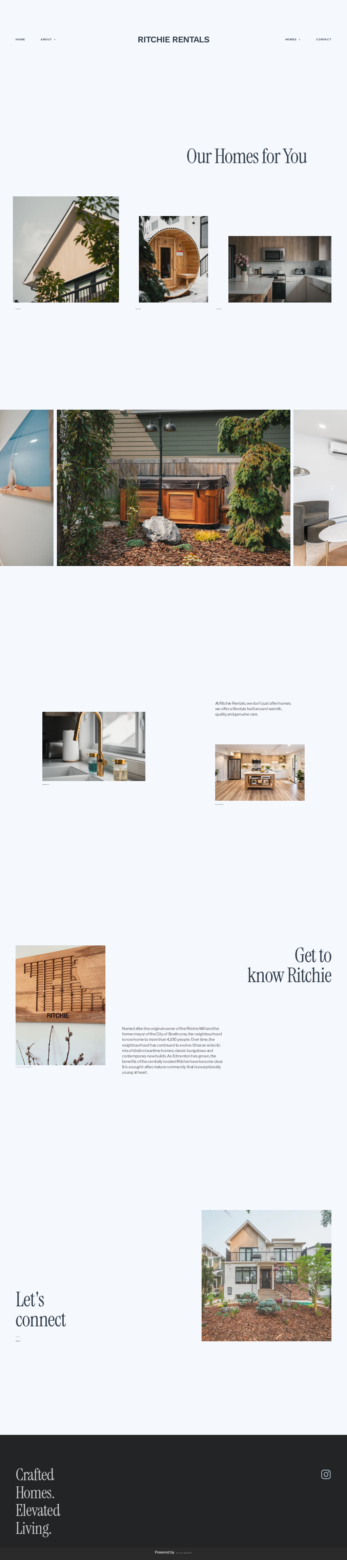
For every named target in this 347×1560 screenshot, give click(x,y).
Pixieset (184, 1553)
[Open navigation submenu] (55, 39)
